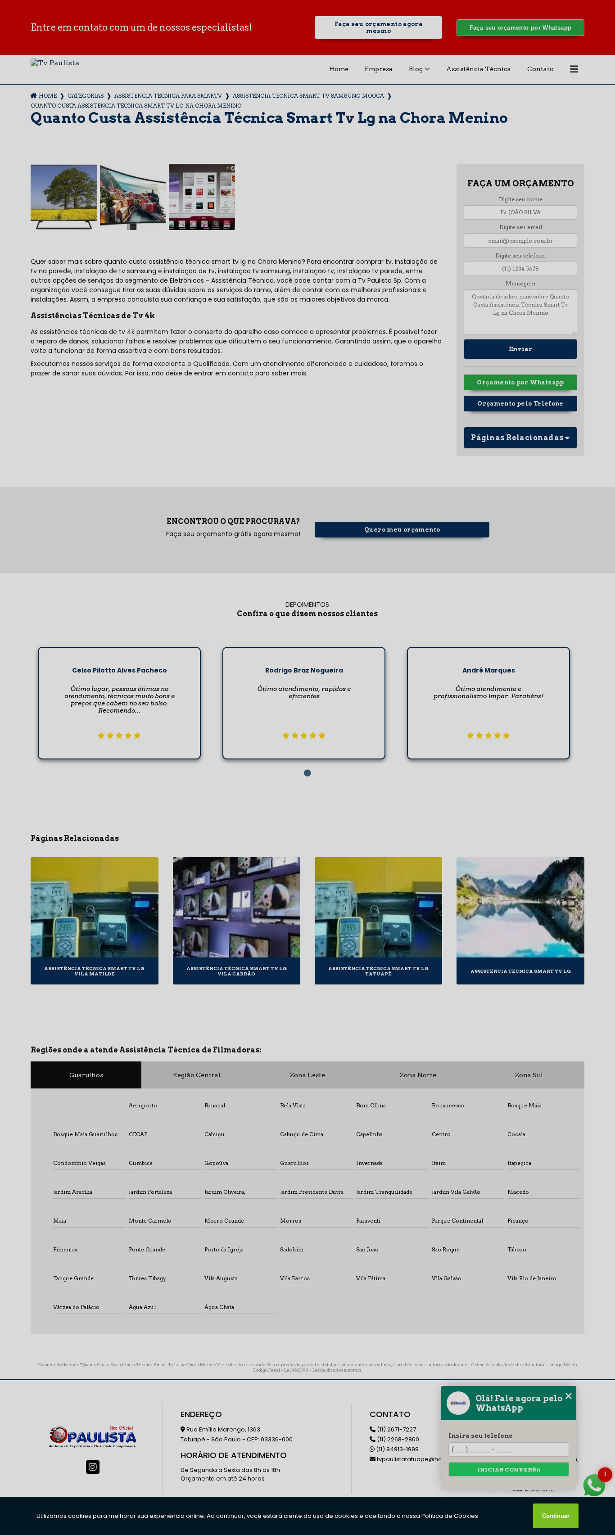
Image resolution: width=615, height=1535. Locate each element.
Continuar (556, 1515)
